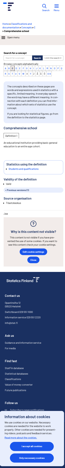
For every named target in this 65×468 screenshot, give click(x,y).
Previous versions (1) (17, 190)
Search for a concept (15, 52)
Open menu (13, 37)
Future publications (15, 390)
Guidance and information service (23, 342)
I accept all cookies (32, 446)
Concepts (26, 27)
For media (10, 348)
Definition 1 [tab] (11, 135)
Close (33, 259)
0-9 (49, 74)
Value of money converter (19, 384)
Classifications (13, 378)
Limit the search (52, 58)
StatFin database (14, 368)
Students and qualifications (24, 168)
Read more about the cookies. (21, 437)
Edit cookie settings (33, 251)
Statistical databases (16, 373)
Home (5, 23)
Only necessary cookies (32, 457)
